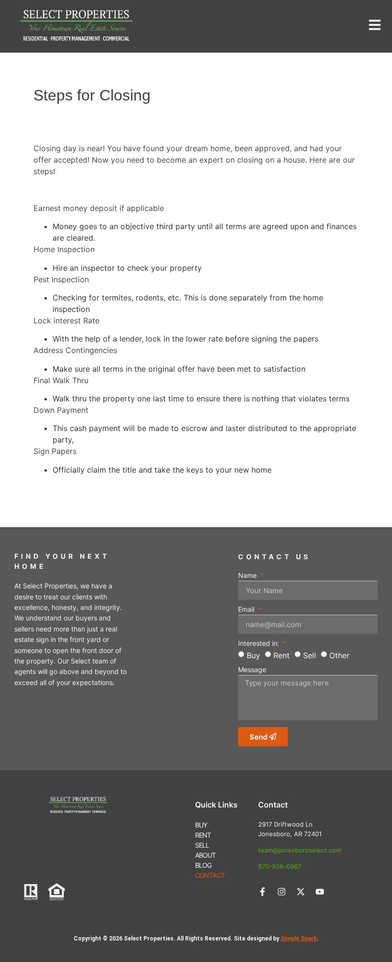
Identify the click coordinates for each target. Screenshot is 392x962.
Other (339, 655)
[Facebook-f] (262, 891)
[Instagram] (281, 891)
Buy (253, 655)
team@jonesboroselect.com (299, 850)
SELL (202, 845)
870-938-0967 (279, 866)
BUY (201, 825)
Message (252, 670)
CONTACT (210, 875)
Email (247, 609)
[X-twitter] (300, 891)
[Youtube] (320, 891)
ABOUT (205, 855)
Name (248, 575)
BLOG (203, 865)
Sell (309, 655)
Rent (281, 655)
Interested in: (259, 643)
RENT (203, 835)
